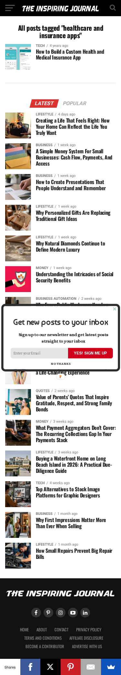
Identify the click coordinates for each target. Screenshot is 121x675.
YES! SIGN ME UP (90, 353)
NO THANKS (61, 363)
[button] (60, 322)
